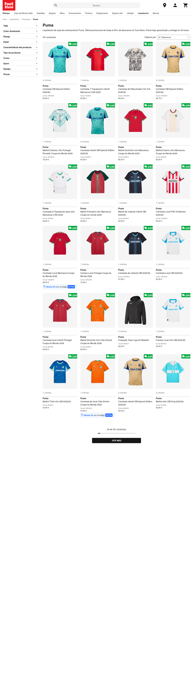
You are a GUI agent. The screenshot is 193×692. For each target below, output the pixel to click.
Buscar (96, 5)
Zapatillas (41, 13)
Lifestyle (130, 13)
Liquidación (143, 13)
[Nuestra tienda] (164, 5)
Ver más (116, 440)
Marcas (156, 13)
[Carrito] (185, 5)
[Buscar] (56, 5)
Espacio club (117, 13)
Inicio (5, 19)
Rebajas (6, 13)
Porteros (88, 13)
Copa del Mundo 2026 (23, 13)
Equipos (52, 13)
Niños (62, 13)
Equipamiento (102, 13)
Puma (45, 85)
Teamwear (26, 19)
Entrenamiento (75, 13)
